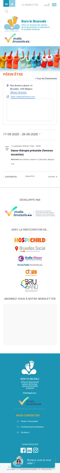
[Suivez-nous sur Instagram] (35, 452)
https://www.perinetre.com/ (23, 96)
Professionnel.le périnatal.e (32, 427)
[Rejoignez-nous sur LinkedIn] (29, 452)
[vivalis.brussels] (17, 34)
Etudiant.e (25, 432)
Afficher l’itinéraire (18, 92)
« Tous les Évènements (46, 78)
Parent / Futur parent (29, 421)
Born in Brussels (33, 21)
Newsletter (31, 5)
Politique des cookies (28, 469)
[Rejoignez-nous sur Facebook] (23, 452)
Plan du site (46, 469)
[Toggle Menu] (54, 4)
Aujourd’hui (30, 176)
